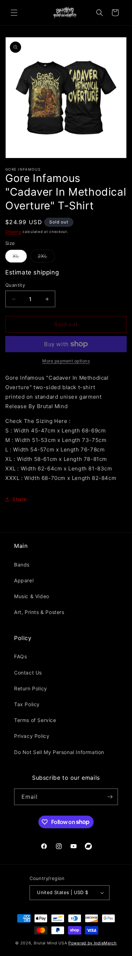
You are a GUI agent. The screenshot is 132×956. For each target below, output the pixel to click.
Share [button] (19, 499)
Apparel (23, 580)
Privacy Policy (31, 736)
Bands (22, 565)
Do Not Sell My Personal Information (59, 752)
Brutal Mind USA (50, 943)
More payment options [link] (66, 360)
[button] (14, 12)
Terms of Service (35, 720)
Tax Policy (27, 704)
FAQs (20, 656)
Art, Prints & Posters (39, 612)
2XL (46, 257)
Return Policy (30, 688)
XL (20, 257)
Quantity (15, 285)
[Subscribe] (110, 797)
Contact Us (28, 673)
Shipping (13, 231)
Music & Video (31, 596)
